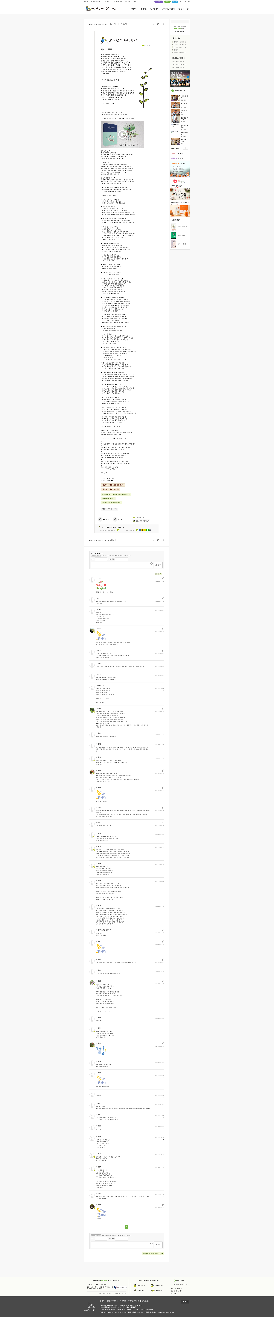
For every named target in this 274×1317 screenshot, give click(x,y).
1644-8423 (149, 1309)
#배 (116, 509)
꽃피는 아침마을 (107, 1)
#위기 (173, 67)
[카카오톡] (100, 555)
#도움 (177, 62)
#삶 (186, 64)
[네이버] (98, 555)
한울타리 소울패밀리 (101, 1284)
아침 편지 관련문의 (176, 1288)
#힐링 (173, 62)
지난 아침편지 (154, 9)
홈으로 (86, 1)
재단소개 (133, 9)
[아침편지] (92, 555)
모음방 (180, 9)
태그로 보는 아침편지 (178, 58)
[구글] (96, 555)
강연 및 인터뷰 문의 (176, 1291)
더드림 (175, 1)
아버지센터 (128, 1)
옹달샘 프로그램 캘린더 (142, 521)
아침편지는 (143, 9)
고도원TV (158, 1)
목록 (157, 24)
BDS (135, 1)
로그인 (177, 31)
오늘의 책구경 (140, 517)
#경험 (182, 64)
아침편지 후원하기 (112, 1301)
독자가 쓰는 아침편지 (168, 9)
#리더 (177, 64)
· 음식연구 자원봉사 (178, 171)
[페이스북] (94, 555)
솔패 (167, 1)
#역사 (110, 509)
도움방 (102, 1301)
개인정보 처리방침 (133, 1301)
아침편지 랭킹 (176, 38)
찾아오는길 (145, 1301)
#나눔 (177, 67)
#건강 (173, 64)
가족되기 (182, 31)
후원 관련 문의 (175, 1293)
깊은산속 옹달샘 (95, 1)
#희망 (182, 67)
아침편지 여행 (118, 1)
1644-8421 (175, 1284)
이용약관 (123, 1301)
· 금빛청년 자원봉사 (178, 169)
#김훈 (104, 509)
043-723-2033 (183, 1284)
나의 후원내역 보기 (105, 1293)
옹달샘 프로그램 (180, 90)
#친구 (182, 62)
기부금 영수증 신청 (120, 1293)
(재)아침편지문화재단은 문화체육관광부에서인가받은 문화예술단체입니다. (100, 1287)
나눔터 (187, 9)
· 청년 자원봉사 (176, 167)
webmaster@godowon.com (165, 1312)
